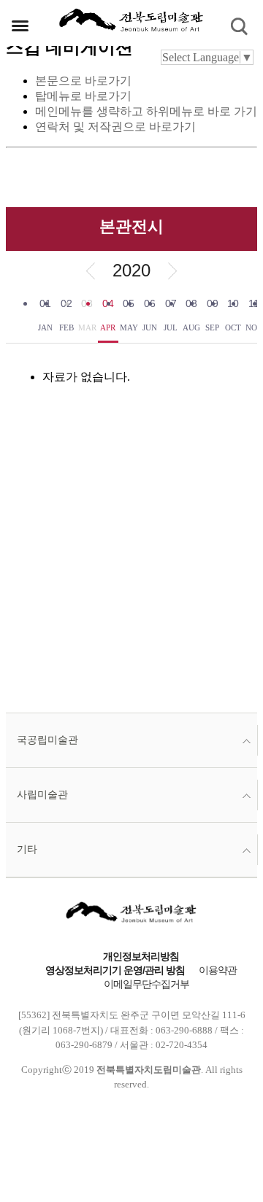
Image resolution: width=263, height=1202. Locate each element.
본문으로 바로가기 (83, 80)
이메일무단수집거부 (146, 984)
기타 (27, 849)
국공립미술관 (47, 739)
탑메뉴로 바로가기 (83, 96)
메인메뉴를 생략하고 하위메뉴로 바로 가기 (146, 111)
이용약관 (218, 970)
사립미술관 (42, 794)
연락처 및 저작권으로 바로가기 (115, 126)
